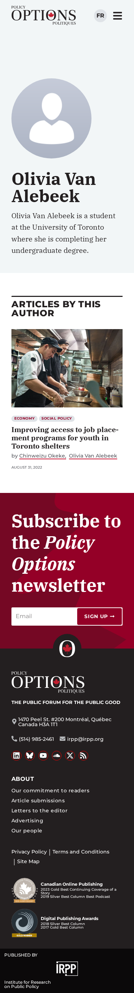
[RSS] (84, 756)
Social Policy (56, 418)
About (22, 779)
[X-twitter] (70, 756)
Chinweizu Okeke (42, 456)
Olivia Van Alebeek (93, 456)
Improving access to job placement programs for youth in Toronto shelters (65, 438)
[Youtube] (43, 756)
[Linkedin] (16, 756)
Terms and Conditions (81, 852)
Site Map (28, 861)
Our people (27, 830)
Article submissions (38, 800)
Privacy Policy (29, 852)
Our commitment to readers (50, 790)
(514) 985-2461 (36, 739)
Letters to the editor (39, 810)
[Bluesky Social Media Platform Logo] (30, 756)
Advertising (27, 820)
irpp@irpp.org (85, 739)
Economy (24, 418)
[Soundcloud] (57, 756)
